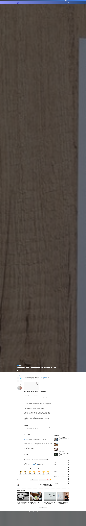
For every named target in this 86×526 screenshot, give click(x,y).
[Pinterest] (18, 381)
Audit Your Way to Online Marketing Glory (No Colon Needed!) (23, 503)
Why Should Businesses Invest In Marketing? (31, 384)
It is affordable (26, 439)
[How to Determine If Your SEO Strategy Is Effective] (36, 496)
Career (55, 466)
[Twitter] (21, 378)
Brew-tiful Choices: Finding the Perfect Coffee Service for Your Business (64, 449)
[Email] (21, 381)
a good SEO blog (35, 464)
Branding (55, 462)
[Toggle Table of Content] (37, 383)
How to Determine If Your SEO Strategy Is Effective (35, 503)
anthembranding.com (32, 421)
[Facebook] (18, 378)
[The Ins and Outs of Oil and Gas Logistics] (56, 454)
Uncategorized (56, 483)
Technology (55, 481)
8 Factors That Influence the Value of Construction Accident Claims (64, 438)
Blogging (28, 388)
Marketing (19, 365)
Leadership (55, 474)
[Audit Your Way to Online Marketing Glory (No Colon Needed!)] (23, 496)
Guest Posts (55, 471)
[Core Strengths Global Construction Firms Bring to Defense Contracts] (56, 444)
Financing (55, 469)
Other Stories (56, 478)
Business (55, 464)
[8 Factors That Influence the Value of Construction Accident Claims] (56, 439)
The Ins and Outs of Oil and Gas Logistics (64, 454)
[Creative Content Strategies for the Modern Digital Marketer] (50, 496)
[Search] (68, 2)
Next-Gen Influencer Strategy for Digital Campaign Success (19, 393)
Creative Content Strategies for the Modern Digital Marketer (49, 503)
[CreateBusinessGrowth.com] (21, 3)
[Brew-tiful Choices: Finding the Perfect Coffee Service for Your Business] (56, 449)
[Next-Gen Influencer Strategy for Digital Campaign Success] (19, 388)
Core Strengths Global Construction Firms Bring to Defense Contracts (63, 443)
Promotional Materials (29, 385)
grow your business (44, 377)
